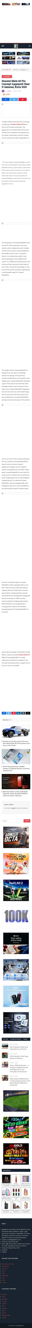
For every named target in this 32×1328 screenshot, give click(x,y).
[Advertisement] (16, 24)
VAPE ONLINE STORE (8, 1264)
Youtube (4, 1252)
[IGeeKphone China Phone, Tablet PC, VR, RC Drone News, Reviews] (16, 46)
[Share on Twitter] (14, 99)
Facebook (4, 1250)
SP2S (3, 1278)
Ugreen (4, 1317)
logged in (13, 808)
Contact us (5, 1239)
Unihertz (4, 1303)
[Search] (29, 46)
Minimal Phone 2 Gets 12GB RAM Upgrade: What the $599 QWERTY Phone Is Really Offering (15, 793)
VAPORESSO (5, 1266)
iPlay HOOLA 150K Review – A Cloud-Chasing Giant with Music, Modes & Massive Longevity (20, 1082)
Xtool (3, 1311)
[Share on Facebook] (6, 99)
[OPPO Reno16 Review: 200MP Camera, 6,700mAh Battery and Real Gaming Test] (16, 756)
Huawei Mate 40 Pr (18, 124)
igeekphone (20, 1325)
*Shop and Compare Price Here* (11, 1248)
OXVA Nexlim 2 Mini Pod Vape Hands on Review (19, 1048)
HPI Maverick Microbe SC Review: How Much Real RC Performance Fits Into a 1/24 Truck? (16, 743)
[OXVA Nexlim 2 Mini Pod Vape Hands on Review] (5, 1046)
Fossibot (4, 1301)
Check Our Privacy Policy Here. (10, 1242)
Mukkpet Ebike (6, 1315)
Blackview (4, 1299)
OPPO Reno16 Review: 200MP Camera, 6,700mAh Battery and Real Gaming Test (16, 768)
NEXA (3, 1273)
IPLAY (3, 1280)
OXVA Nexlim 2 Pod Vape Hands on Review (19, 1057)
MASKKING (5, 1275)
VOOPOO (4, 1268)
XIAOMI (25, 1039)
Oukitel (4, 1313)
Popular (5, 1039)
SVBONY (4, 1294)
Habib (9, 91)
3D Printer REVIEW (15, 1039)
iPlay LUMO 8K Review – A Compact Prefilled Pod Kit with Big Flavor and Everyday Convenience (19, 1068)
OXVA (3, 1271)
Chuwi (3, 1297)
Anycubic (4, 1308)
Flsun (3, 1306)
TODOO (4, 1282)
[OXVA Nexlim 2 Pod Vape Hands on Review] (5, 1055)
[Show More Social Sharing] (28, 99)
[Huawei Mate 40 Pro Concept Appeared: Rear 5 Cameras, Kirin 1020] (16, 110)
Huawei (6, 76)
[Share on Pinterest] (23, 99)
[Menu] (3, 46)
